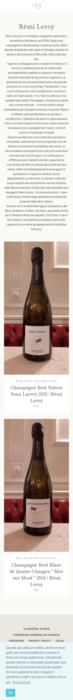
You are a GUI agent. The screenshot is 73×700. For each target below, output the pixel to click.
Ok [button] (10, 692)
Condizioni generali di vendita (36, 635)
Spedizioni (16, 640)
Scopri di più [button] (22, 682)
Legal (60, 640)
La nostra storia (37, 628)
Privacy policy (40, 640)
